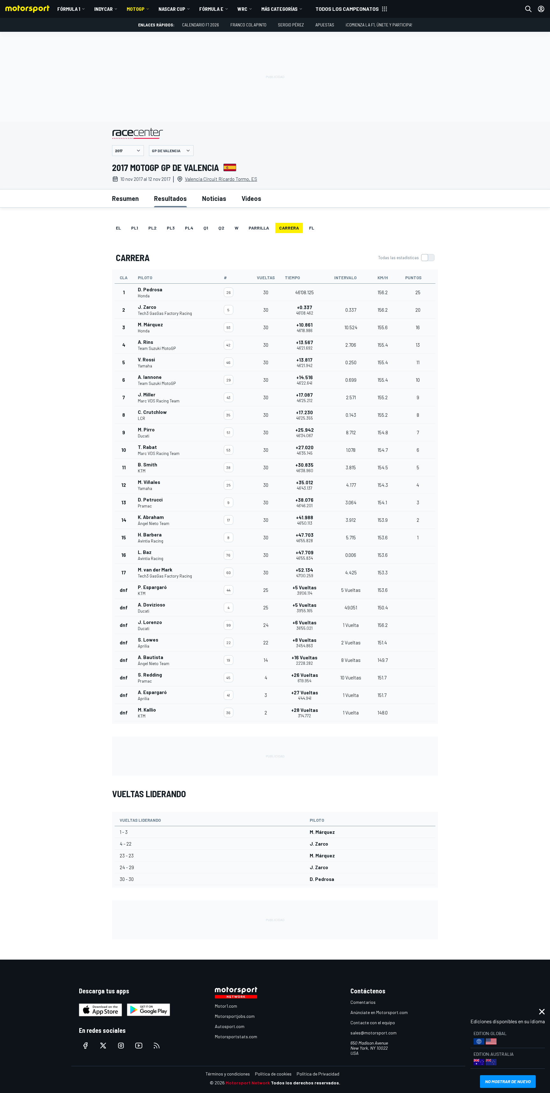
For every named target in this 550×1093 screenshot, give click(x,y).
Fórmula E (211, 9)
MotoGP (136, 9)
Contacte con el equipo (372, 1022)
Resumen (125, 198)
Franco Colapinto (248, 24)
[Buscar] (528, 9)
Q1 (205, 228)
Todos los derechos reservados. (305, 1082)
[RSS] (156, 1045)
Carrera (289, 228)
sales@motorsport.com (373, 1032)
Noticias (214, 198)
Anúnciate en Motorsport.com (379, 1012)
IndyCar (103, 9)
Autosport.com (229, 1026)
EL (118, 228)
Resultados (170, 198)
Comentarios (363, 1002)
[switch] (406, 257)
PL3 (171, 228)
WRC (242, 9)
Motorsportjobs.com (235, 1016)
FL (311, 228)
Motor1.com (226, 1006)
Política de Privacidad (318, 1073)
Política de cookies (273, 1073)
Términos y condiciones (228, 1073)
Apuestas (324, 24)
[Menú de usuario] (541, 9)
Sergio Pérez (291, 24)
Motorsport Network (248, 1082)
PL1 (134, 228)
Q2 (221, 228)
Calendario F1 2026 (200, 24)
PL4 (189, 228)
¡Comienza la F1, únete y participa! (379, 24)
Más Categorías (279, 9)
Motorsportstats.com (236, 1036)
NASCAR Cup (172, 9)
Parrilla (259, 228)
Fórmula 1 (68, 9)
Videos (251, 198)
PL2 (152, 228)
